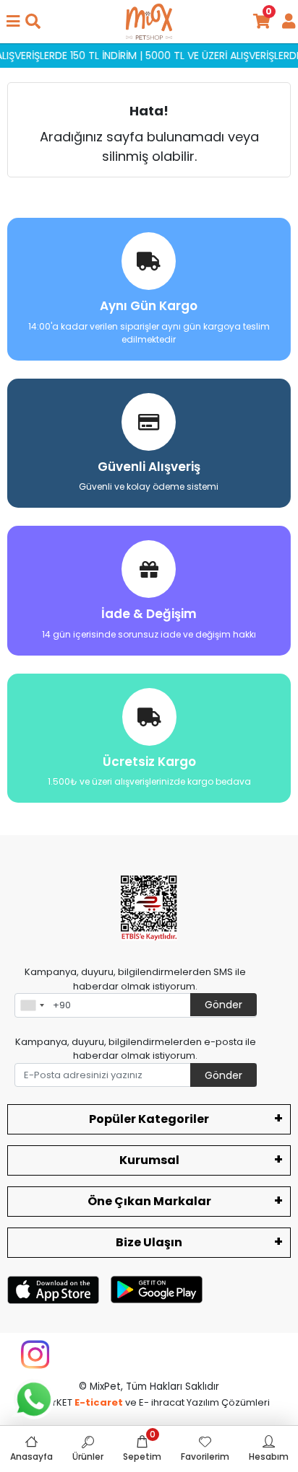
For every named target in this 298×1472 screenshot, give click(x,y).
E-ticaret (98, 1402)
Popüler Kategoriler (149, 1119)
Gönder (223, 1004)
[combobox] (31, 1005)
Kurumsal (149, 1160)
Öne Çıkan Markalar (149, 1201)
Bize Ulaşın (149, 1242)
